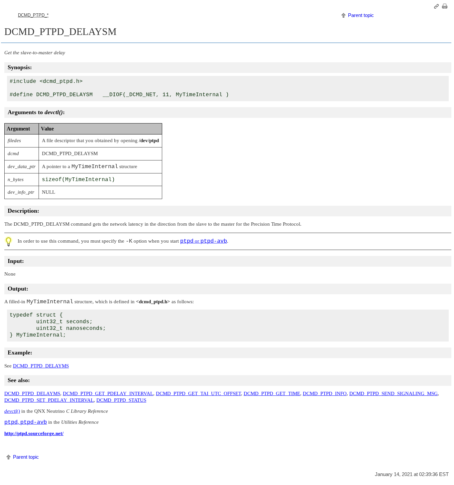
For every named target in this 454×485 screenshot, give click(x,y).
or (203, 241)
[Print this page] (445, 6)
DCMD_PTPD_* (33, 15)
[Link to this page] (437, 6)
